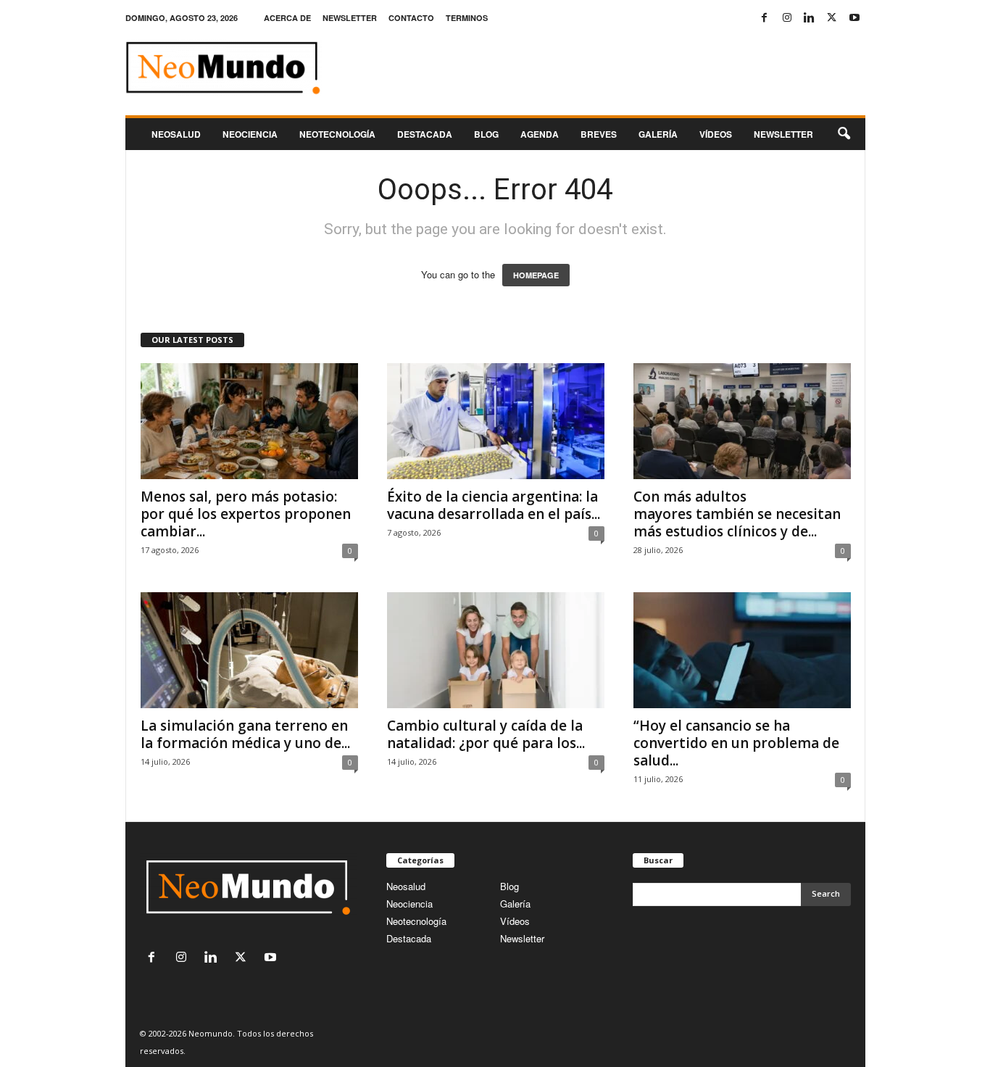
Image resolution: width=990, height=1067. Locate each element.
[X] (832, 17)
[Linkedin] (809, 17)
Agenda (539, 134)
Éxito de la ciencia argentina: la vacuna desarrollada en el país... (493, 505)
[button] (844, 134)
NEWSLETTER (350, 17)
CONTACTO (411, 17)
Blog (486, 134)
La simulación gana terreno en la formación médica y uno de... (245, 734)
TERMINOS (467, 17)
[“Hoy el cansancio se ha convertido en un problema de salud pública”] (742, 650)
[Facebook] (764, 17)
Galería (658, 134)
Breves (599, 134)
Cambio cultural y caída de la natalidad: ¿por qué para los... (486, 734)
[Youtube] (854, 17)
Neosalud (176, 134)
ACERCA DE (287, 17)
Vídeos (715, 134)
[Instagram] (787, 17)
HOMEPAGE (536, 275)
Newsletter (522, 938)
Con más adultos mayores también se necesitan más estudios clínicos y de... (737, 514)
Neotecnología (416, 921)
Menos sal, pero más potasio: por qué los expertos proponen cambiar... (246, 514)
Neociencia (250, 134)
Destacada (424, 134)
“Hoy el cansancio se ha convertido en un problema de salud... (736, 743)
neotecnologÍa (337, 134)
